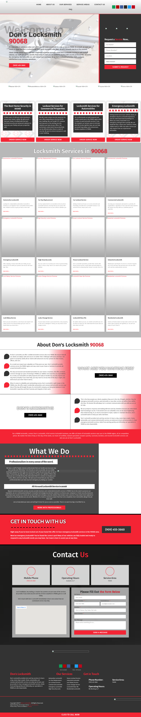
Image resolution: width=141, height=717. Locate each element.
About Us (50, 4)
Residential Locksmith (115, 318)
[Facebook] (121, 7)
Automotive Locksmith (11, 200)
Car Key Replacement (45, 200)
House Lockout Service (80, 260)
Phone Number (79, 601)
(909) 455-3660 (31, 581)
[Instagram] (125, 7)
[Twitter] (129, 7)
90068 (72, 47)
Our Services (65, 4)
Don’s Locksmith (26, 703)
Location (77, 607)
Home (38, 4)
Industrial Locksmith (115, 260)
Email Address (105, 601)
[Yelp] (117, 7)
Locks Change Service (45, 318)
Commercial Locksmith (116, 200)
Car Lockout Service (79, 200)
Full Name (77, 594)
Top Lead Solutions (33, 704)
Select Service (78, 613)
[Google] (113, 7)
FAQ (70, 9)
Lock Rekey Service (9, 318)
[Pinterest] (133, 7)
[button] (1, 92)
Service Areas (82, 4)
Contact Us (99, 4)
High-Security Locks (45, 260)
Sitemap (30, 706)
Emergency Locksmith (10, 260)
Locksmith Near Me (79, 318)
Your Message (78, 620)
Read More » (6, 211)
